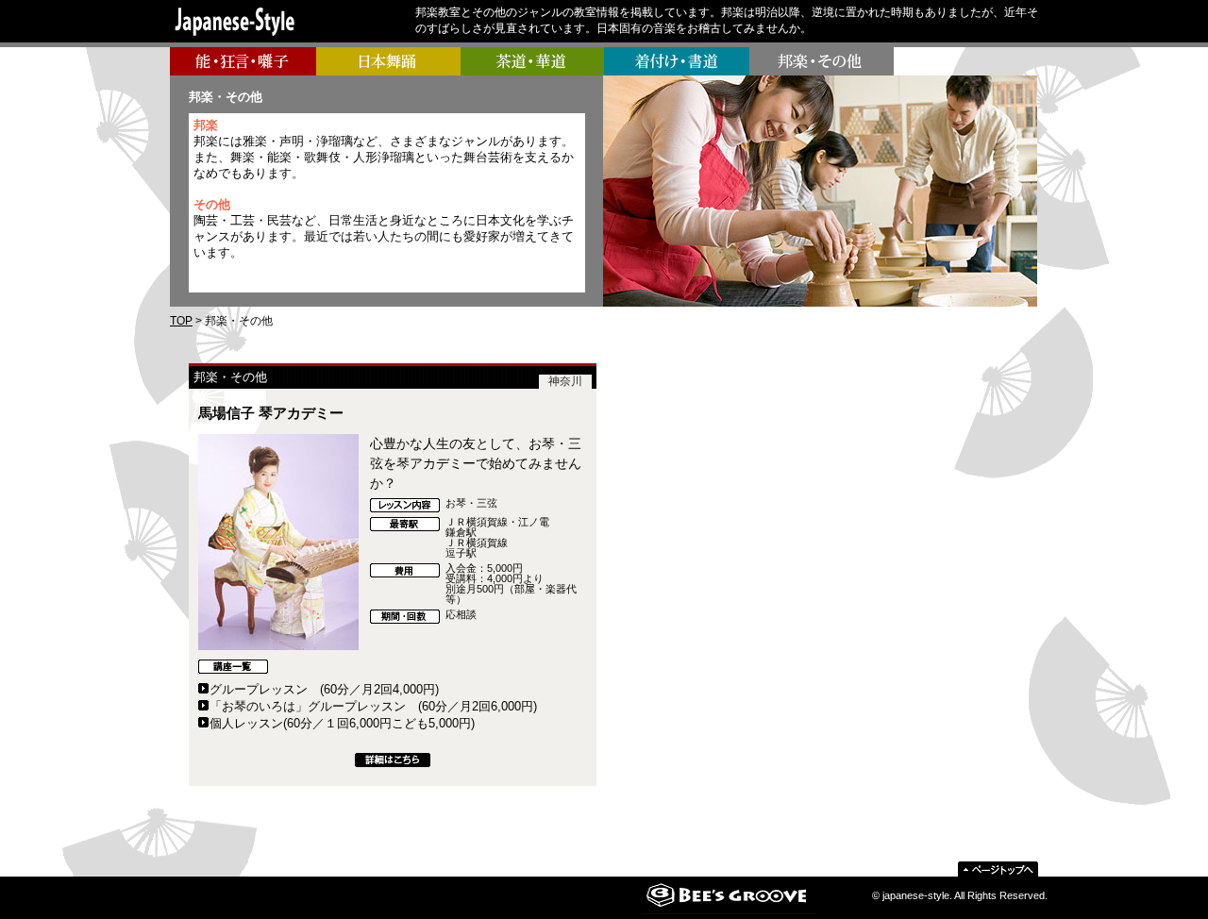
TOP (181, 320)
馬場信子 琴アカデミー (271, 413)
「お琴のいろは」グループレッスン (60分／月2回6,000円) (373, 706)
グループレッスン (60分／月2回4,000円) (324, 689)
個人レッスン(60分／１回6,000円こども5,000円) (342, 723)
